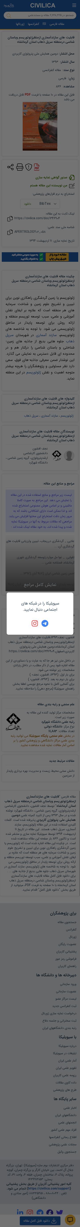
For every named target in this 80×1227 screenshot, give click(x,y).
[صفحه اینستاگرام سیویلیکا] (35, 623)
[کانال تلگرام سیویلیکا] (44, 623)
